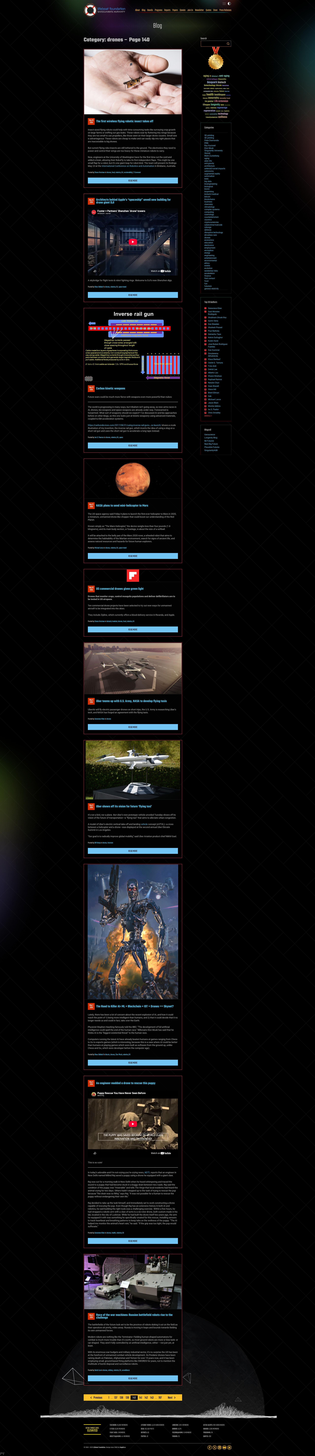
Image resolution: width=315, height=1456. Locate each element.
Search (228, 44)
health (114, 1233)
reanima (213, 108)
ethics (207, 263)
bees (206, 179)
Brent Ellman (213, 393)
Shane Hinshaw (99, 172)
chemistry (208, 204)
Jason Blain (213, 403)
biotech (222, 82)
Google (204, 95)
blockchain (225, 86)
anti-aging (224, 76)
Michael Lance (98, 548)
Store (215, 10)
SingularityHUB (211, 450)
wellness (222, 117)
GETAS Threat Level (92, 1430)
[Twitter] (215, 1447)
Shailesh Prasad (215, 327)
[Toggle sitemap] (224, 3)
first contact (209, 278)
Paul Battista (213, 331)
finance (207, 276)
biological (208, 186)
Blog (143, 10)
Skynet (207, 153)
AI (210, 76)
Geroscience (209, 434)
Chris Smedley (214, 413)
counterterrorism (211, 217)
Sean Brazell (213, 386)
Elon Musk (119, 1054)
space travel (122, 287)
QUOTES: (206, 1436)
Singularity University (213, 150)
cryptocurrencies (211, 222)
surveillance (126, 1370)
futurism (110, 842)
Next (170, 1397)
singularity (226, 111)
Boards (150, 10)
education (208, 242)
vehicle (144, 824)
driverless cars (210, 235)
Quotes (208, 10)
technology (223, 114)
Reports (167, 10)
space (121, 437)
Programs (158, 10)
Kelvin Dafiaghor (215, 337)
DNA (206, 143)
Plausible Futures (211, 447)
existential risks (208, 91)
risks (222, 111)
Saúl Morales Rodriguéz (214, 312)
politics (208, 108)
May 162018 (91, 201)
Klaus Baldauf (98, 287)
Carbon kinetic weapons (110, 388)
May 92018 (91, 701)
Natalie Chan (213, 383)
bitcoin (107, 1054)
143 (152, 1397)
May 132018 (91, 388)
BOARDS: (206, 1429)
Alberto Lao (213, 372)
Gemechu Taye (214, 334)
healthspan (219, 94)
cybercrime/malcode (213, 225)
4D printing (209, 138)
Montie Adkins (214, 406)
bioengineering (210, 184)
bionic (207, 189)
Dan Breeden (213, 324)
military (110, 1370)
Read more (132, 181)
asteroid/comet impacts (214, 168)
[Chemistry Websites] (216, 59)
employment (209, 248)
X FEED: (112, 1429)
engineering (209, 255)
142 (146, 1397)
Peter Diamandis (211, 140)
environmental (210, 260)
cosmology (209, 214)
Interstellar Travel (225, 98)
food (113, 172)
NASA (222, 105)
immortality (213, 97)
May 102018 (91, 589)
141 (140, 1397)
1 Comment (137, 172)
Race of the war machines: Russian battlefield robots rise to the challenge (134, 1316)
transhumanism (212, 117)
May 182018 (91, 121)
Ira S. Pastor (213, 409)
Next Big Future (211, 444)
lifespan (206, 104)
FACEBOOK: (113, 1425)
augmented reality (212, 174)
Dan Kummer (214, 350)
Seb (209, 396)
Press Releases (225, 10)
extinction (216, 91)
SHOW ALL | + (208, 416)
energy (207, 253)
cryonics (208, 219)
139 (127, 1397)
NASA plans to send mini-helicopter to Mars (122, 505)
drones (109, 172)
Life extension (221, 101)
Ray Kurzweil (210, 145)
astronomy (209, 171)
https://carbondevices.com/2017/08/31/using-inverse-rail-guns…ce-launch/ (124, 425)
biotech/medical (112, 621)
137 (115, 1397)
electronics (209, 245)
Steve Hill (212, 389)
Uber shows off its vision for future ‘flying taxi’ (124, 806)
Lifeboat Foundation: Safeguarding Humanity (105, 10)
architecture (209, 166)
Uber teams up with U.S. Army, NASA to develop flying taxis (131, 701)
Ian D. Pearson (99, 437)
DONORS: (175, 1429)
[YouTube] (224, 1447)
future (221, 91)
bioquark (212, 82)
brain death (206, 88)
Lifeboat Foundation (99, 1447)
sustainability (128, 172)
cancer (212, 89)
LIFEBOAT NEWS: (146, 1425)
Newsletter (199, 10)
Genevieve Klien (99, 719)
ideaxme (205, 98)
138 (121, 1397)
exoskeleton (209, 273)
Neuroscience (227, 105)
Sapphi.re (123, 1447)
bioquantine (222, 79)
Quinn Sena (213, 321)
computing (209, 212)
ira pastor (209, 101)
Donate (182, 10)
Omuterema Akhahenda (213, 354)
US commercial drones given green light (120, 588)
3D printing (209, 135)
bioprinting (209, 191)
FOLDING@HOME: (177, 1432)
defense (207, 230)
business (208, 202)
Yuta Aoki (212, 366)
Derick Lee (97, 1370)
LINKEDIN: (175, 1425)
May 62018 (91, 1083)
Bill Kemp (97, 842)
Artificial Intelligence (212, 79)
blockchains (209, 199)
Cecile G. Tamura (215, 363)
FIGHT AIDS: (113, 1432)
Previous (98, 1397)
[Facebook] (210, 1447)
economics (209, 240)
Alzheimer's (215, 76)
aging (206, 76)
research (218, 111)
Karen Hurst (213, 341)
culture (224, 88)
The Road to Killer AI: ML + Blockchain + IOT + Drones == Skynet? (135, 1006)
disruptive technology (213, 232)
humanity (228, 95)
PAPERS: (143, 1436)
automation (209, 176)
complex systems (212, 209)
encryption (208, 250)
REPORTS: (144, 1432)
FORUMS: (175, 1436)
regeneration (209, 110)
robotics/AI (119, 172)
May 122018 (91, 505)
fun (205, 283)
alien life (208, 161)
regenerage (222, 107)
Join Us (190, 10)
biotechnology (209, 85)
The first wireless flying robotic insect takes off (124, 121)
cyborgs (207, 227)
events (207, 265)
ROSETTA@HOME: (115, 1436)
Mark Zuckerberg (211, 156)
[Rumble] (229, 1447)
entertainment (210, 258)
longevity (215, 104)
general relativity (211, 288)
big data (208, 181)
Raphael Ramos (215, 379)
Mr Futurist (209, 441)
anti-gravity (209, 163)
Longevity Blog (210, 438)
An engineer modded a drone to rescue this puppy (125, 1083)
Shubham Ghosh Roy (217, 317)
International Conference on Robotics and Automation (128, 166)
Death (228, 88)
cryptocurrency (218, 88)
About (137, 10)
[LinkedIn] (219, 1447)
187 (160, 1397)
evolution (208, 268)
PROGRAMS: (207, 1432)
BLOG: (142, 1429)
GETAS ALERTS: (208, 1425)
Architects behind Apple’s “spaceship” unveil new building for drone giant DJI (133, 201)
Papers (175, 10)
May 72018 (91, 1006)
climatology (209, 207)
